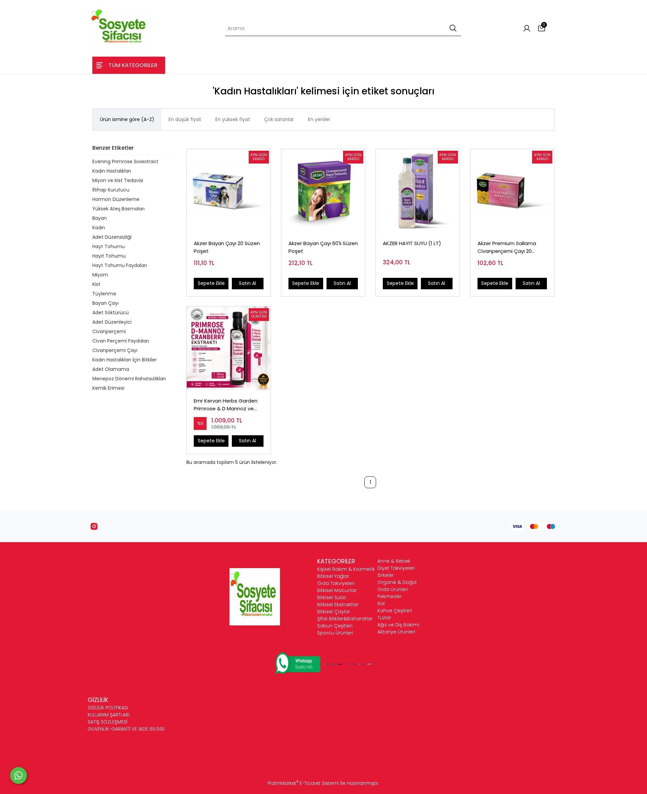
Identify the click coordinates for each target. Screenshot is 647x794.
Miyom (100, 274)
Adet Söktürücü (110, 312)
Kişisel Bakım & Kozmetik (346, 569)
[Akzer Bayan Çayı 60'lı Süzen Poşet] (323, 191)
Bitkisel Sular (331, 597)
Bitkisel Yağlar (333, 576)
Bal (381, 603)
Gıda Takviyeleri (336, 583)
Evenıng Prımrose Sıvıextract (125, 161)
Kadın (98, 227)
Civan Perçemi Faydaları (120, 340)
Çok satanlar (279, 119)
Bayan (99, 218)
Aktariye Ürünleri (396, 631)
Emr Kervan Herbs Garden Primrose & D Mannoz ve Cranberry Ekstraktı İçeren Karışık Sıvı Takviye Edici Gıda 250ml (228, 404)
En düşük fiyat (184, 119)
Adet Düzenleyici (111, 322)
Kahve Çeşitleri (394, 610)
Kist (96, 284)
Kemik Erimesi (108, 388)
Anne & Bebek (393, 561)
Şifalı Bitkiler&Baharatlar (345, 618)
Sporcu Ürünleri (335, 632)
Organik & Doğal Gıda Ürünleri (397, 586)
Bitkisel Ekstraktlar (338, 604)
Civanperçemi (109, 331)
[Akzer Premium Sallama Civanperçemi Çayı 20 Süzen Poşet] (512, 191)
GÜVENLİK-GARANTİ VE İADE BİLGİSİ (126, 729)
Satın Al (247, 283)
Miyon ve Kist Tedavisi (117, 180)
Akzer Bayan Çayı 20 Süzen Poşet (227, 247)
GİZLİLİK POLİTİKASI (108, 707)
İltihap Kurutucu (110, 189)
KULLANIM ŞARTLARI (108, 714)
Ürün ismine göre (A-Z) (127, 119)
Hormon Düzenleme (116, 199)
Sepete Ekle (211, 283)
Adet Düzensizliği (111, 237)
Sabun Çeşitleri (334, 625)
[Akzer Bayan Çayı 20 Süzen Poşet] (229, 191)
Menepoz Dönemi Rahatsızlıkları (129, 378)
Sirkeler (385, 575)
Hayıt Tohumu (109, 256)
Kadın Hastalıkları (111, 171)
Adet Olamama (110, 369)
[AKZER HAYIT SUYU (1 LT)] (418, 191)
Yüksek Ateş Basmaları (118, 208)
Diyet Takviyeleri (396, 568)
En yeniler (319, 119)
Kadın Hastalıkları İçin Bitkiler (124, 359)
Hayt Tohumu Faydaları (119, 265)
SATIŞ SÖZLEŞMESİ (107, 721)
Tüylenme (104, 293)
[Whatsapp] (18, 775)
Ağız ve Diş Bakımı (398, 624)
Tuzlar (384, 617)
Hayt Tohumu (108, 246)
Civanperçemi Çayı (114, 350)
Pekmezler (389, 596)
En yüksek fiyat (232, 119)
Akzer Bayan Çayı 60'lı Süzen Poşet (323, 247)
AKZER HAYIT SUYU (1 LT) (412, 243)
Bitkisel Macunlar (337, 590)
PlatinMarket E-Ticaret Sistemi (303, 783)
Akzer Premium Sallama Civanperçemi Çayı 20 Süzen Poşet (506, 247)
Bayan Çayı (105, 303)
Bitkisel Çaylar (333, 611)
